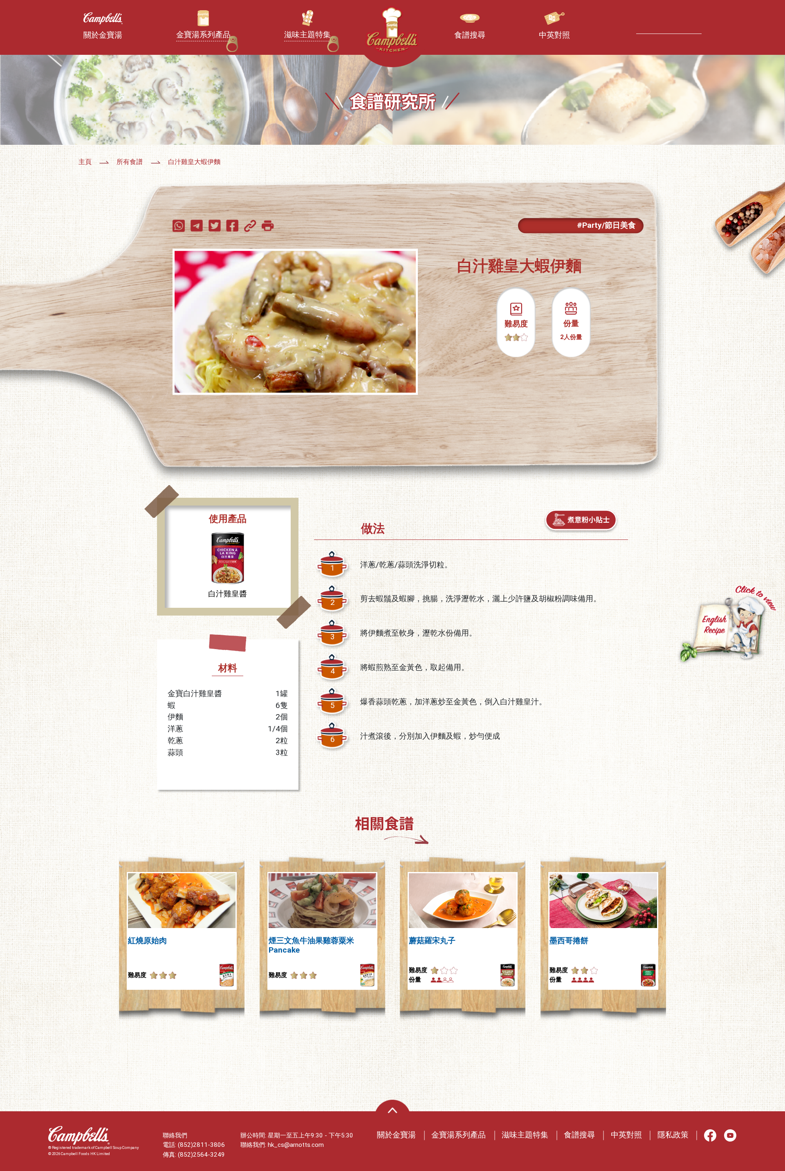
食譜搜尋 (579, 1135)
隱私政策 (673, 1135)
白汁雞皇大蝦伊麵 (194, 162)
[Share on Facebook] (234, 225)
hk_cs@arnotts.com (296, 1145)
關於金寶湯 (396, 1135)
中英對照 (626, 1135)
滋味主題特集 (525, 1135)
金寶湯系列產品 (458, 1135)
